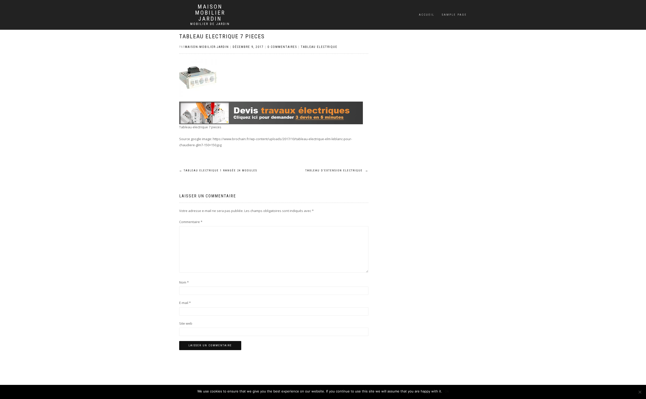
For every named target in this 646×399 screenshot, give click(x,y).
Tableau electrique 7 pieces (222, 36)
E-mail (185, 302)
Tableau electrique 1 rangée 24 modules (218, 170)
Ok (447, 391)
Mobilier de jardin (210, 24)
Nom (184, 282)
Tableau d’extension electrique (336, 170)
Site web (185, 323)
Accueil (426, 14)
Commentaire (190, 222)
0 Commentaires (282, 47)
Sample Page (454, 14)
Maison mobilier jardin (210, 13)
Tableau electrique (319, 47)
